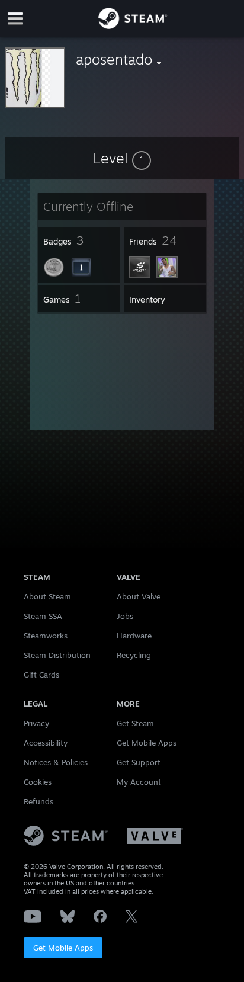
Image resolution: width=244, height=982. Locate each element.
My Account (139, 782)
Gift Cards (41, 674)
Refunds (38, 801)
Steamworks (46, 635)
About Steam (47, 596)
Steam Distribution (57, 655)
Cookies (38, 782)
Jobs (125, 616)
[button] (122, 158)
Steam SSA (43, 616)
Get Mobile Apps (63, 947)
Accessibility (46, 742)
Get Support (138, 762)
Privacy (36, 723)
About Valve (138, 596)
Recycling (134, 655)
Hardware (134, 635)
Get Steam (135, 723)
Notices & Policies (56, 762)
